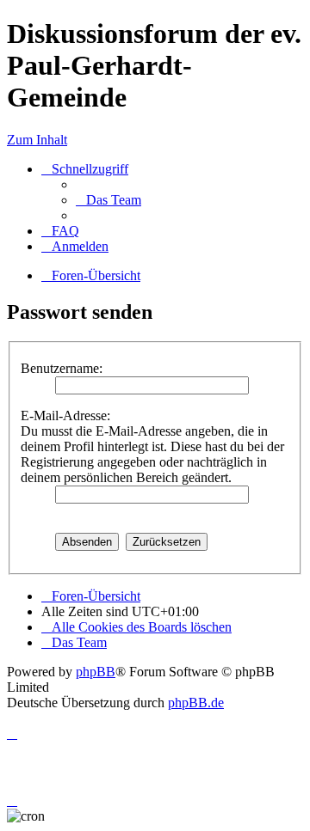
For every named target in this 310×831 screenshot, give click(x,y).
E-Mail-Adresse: (65, 415)
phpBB (95, 671)
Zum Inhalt (37, 139)
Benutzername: (61, 368)
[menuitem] (108, 199)
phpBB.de (196, 702)
